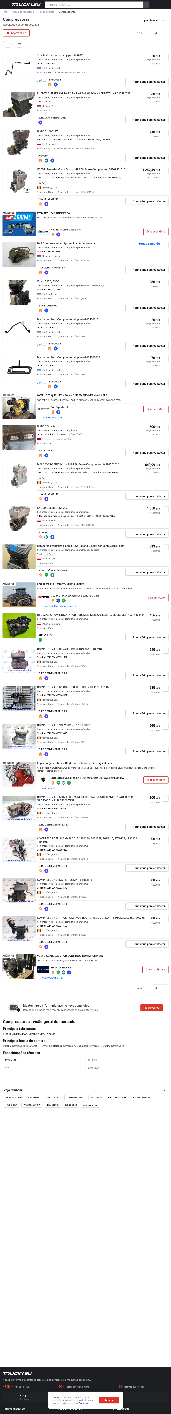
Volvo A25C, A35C (48, 281)
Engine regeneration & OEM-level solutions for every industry (74, 763)
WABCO (51, 1034)
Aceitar (109, 1400)
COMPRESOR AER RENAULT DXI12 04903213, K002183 (70, 649)
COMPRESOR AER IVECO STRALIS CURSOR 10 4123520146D (73, 687)
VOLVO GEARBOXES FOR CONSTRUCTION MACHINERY (70, 955)
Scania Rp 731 (90, 1105)
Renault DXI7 (52, 1105)
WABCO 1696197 (47, 131)
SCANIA (33, 1034)
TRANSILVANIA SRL (48, 199)
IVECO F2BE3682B (141, 1097)
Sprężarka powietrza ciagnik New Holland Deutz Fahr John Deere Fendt (80, 545)
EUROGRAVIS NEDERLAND (52, 117)
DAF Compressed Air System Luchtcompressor (66, 243)
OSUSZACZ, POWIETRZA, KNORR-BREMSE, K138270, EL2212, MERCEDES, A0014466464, (91, 614)
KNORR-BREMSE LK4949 (52, 507)
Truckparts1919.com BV (51, 267)
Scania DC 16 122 (53, 1097)
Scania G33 (33, 1097)
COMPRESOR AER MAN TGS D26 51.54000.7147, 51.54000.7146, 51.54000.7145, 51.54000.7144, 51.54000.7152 (85, 799)
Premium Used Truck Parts (53, 213)
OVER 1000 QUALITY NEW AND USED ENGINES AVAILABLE (72, 395)
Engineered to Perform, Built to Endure (60, 583)
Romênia (83, 1046)
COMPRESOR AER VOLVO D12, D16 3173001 (64, 725)
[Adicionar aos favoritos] (166, 57)
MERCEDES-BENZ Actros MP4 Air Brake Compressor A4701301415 (78, 464)
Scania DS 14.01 (14, 1097)
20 (156, 33)
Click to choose (155, 969)
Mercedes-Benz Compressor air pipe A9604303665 (68, 357)
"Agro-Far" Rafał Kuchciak (52, 570)
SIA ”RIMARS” (45, 450)
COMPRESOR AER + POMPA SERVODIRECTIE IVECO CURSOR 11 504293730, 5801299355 (91, 917)
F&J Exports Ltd (59, 407)
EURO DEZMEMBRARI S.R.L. (53, 673)
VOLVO (41, 1034)
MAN (24, 1034)
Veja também (13, 1090)
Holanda (57, 1046)
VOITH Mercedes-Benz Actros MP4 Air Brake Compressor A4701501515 (81, 169)
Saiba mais (84, 1403)
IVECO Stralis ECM (117, 1097)
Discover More (156, 231)
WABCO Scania (46, 426)
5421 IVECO (96, 1097)
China (107, 1046)
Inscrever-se (151, 1007)
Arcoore (43, 155)
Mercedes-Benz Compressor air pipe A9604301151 (68, 319)
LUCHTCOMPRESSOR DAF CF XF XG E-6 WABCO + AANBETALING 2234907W (83, 93)
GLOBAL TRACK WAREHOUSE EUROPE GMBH (75, 595)
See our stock (156, 597)
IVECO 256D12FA (32, 1105)
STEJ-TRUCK (45, 635)
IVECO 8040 (71, 1105)
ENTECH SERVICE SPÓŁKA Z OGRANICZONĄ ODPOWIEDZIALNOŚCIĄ (87, 778)
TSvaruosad (54, 79)
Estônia (33, 1046)
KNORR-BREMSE (12, 1034)
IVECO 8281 (11, 1105)
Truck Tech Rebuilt (61, 967)
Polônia (7, 1046)
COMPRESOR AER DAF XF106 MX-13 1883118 (64, 879)
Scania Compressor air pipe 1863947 (59, 55)
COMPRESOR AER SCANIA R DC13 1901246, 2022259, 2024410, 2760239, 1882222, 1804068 (87, 840)
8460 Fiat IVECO (76, 1097)
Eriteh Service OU (47, 305)
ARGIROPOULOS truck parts (66, 229)
